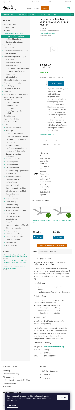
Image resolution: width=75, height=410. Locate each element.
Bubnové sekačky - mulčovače (13, 195)
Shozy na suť (9, 48)
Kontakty (35, 1)
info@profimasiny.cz (50, 371)
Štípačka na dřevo (13, 199)
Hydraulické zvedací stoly (16, 139)
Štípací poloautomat (13, 231)
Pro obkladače (9, 116)
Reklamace (7, 386)
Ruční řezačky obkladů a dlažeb (16, 94)
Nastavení (12, 405)
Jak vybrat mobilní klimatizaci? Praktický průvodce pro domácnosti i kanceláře (15, 261)
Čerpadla (7, 92)
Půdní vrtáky (11, 202)
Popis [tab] (35, 251)
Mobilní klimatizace (13, 39)
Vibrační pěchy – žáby (14, 62)
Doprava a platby (9, 383)
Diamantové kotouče (12, 89)
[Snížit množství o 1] (47, 84)
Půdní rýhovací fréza (14, 234)
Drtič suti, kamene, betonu (16, 148)
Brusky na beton (12, 102)
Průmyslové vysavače (12, 83)
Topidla (7, 30)
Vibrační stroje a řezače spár (15, 57)
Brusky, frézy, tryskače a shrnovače (13, 98)
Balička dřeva (11, 142)
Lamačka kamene (13, 179)
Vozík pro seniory (13, 240)
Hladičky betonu (12, 168)
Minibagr (9, 130)
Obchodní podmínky (11, 374)
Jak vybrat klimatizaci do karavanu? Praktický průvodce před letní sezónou (15, 255)
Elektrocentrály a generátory (17, 170)
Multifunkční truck (13, 128)
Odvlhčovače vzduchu (14, 133)
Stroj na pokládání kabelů (16, 210)
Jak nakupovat (8, 377)
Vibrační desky (12, 65)
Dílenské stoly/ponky (14, 216)
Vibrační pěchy (12, 162)
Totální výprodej (12, 207)
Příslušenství (11, 59)
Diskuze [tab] (53, 251)
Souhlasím (62, 397)
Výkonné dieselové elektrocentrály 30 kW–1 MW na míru (14, 267)
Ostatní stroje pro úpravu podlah (15, 112)
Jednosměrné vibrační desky (17, 68)
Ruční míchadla (10, 54)
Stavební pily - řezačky (14, 176)
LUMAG (7, 125)
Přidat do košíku (57, 83)
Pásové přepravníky (14, 228)
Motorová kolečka (13, 159)
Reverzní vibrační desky (15, 71)
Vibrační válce (11, 77)
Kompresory (11, 173)
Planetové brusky (13, 105)
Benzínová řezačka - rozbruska (13, 155)
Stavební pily (9, 86)
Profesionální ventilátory (15, 36)
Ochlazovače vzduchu (14, 42)
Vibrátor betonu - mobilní (16, 191)
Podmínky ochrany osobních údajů (16, 380)
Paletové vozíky (12, 204)
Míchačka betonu (12, 145)
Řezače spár (10, 74)
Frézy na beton (12, 108)
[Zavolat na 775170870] (6, 1)
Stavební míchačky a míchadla (16, 51)
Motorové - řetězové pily (15, 151)
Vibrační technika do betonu (15, 80)
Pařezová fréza (11, 242)
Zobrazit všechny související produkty (51, 245)
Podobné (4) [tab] (43, 251)
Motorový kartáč (12, 185)
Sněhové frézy (11, 182)
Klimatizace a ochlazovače (14, 33)
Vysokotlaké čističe (11, 119)
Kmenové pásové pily (14, 237)
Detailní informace (47, 135)
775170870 (46, 374)
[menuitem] (8, 14)
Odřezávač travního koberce (17, 136)
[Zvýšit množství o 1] (47, 82)
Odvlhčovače (9, 27)
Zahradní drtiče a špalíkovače (17, 225)
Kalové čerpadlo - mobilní (16, 188)
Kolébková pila (11, 245)
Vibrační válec (11, 219)
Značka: (47, 35)
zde (16, 400)
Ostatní (9, 222)
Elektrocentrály (10, 24)
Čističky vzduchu (10, 122)
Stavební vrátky (10, 45)
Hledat (45, 8)
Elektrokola (10, 213)
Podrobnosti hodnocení (47, 33)
